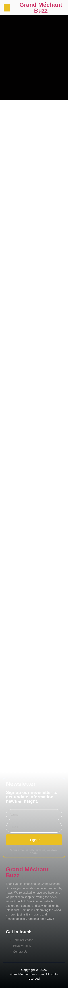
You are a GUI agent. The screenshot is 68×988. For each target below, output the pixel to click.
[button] (7, 7)
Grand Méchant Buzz (40, 7)
